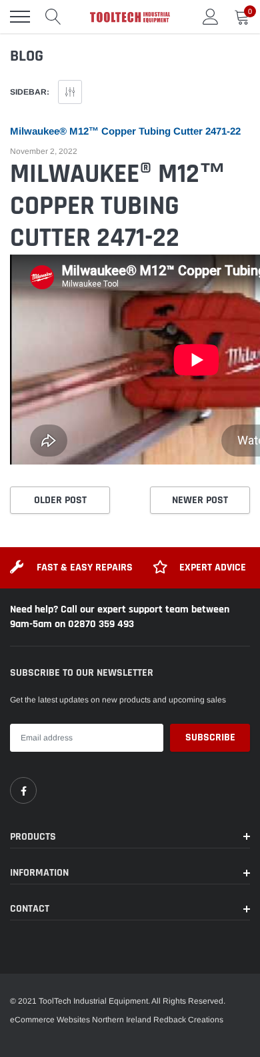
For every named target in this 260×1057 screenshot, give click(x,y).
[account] (211, 16)
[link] (23, 790)
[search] (53, 16)
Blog (26, 56)
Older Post (60, 500)
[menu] (20, 17)
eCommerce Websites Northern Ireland (80, 1019)
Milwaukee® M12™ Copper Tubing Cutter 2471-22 (125, 131)
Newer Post (200, 500)
